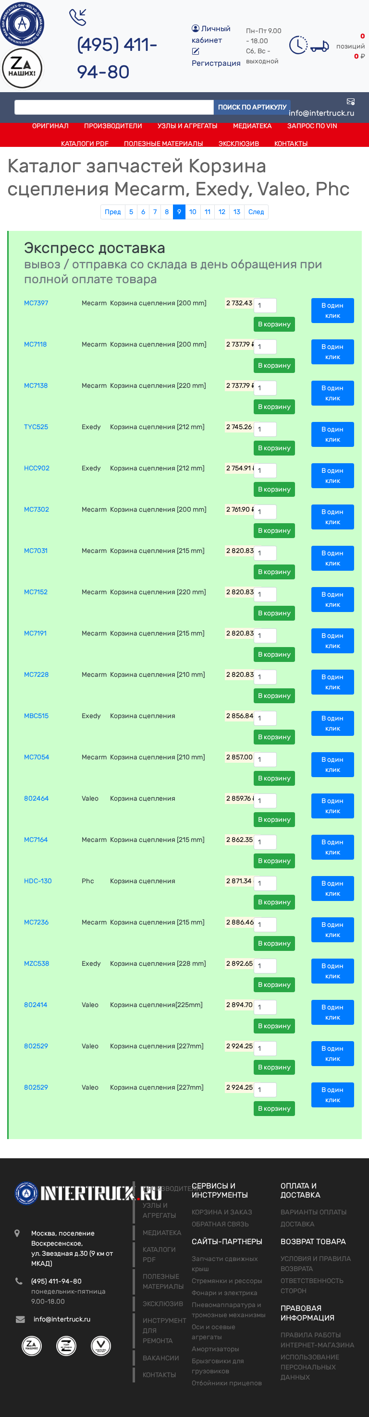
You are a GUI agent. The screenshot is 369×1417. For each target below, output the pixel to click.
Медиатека (252, 126)
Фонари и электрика (225, 1293)
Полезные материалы (163, 144)
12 (222, 212)
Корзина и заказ (222, 1212)
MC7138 (36, 386)
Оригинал (50, 126)
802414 (36, 1005)
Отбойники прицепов (227, 1383)
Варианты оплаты (314, 1212)
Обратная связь (220, 1224)
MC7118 (35, 344)
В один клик (332, 310)
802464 (36, 798)
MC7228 (36, 675)
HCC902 (36, 468)
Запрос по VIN (312, 126)
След (256, 212)
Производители (113, 126)
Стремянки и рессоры (227, 1281)
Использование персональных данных (310, 1367)
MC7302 (36, 509)
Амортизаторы (215, 1349)
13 (237, 212)
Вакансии (161, 1358)
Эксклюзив (239, 144)
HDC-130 (38, 881)
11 (207, 212)
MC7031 (36, 551)
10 (193, 212)
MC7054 (36, 757)
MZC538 (36, 964)
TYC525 (36, 427)
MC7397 (36, 303)
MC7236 (36, 922)
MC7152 (36, 592)
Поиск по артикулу (252, 107)
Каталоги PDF (85, 144)
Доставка (298, 1224)
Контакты (291, 144)
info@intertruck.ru (322, 113)
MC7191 (35, 633)
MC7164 (36, 840)
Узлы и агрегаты (188, 126)
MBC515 (36, 716)
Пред (113, 212)
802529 (36, 1046)
